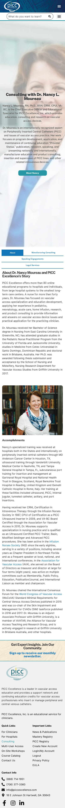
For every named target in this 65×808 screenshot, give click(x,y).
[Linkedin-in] (21, 803)
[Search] (49, 16)
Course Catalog (11, 755)
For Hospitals (9, 736)
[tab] (12, 253)
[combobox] (27, 16)
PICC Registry (40, 741)
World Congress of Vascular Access (40, 594)
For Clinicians (10, 731)
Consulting (8, 741)
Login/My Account (43, 750)
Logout (36, 755)
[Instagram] (13, 803)
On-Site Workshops (13, 750)
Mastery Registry (42, 736)
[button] (59, 6)
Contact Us (8, 760)
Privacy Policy (40, 760)
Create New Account (44, 746)
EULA (35, 765)
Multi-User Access (12, 746)
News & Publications (44, 731)
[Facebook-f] (4, 803)
